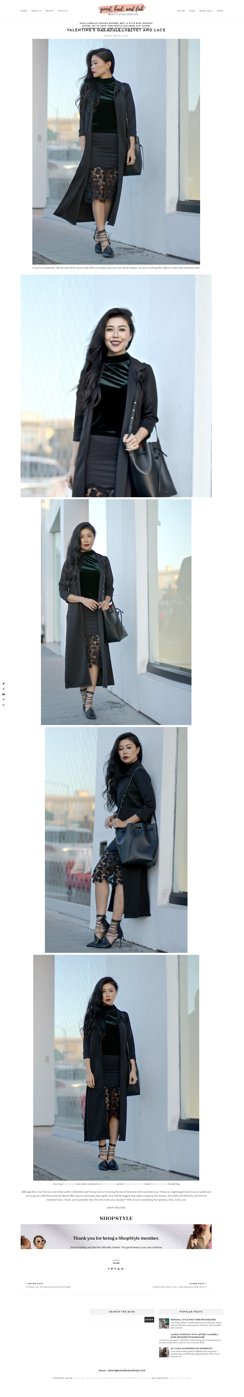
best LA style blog (130, 23)
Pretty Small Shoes (134, 1184)
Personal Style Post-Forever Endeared (193, 1319)
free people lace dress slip (124, 26)
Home (24, 11)
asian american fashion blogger (99, 23)
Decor (181, 11)
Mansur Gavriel (160, 1184)
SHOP (220, 11)
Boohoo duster (108, 1184)
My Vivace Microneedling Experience (191, 1348)
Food (192, 11)
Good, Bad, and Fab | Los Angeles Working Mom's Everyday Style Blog (111, 1378)
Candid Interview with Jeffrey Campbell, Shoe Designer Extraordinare (195, 1336)
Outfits (62, 11)
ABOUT (35, 11)
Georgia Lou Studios (180, 1378)
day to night (99, 26)
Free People (70, 1184)
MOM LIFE (205, 11)
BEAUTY (50, 11)
